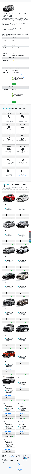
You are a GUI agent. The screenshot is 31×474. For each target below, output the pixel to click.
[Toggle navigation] (28, 1)
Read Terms (23, 77)
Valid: (23, 132)
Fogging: (9, 164)
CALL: (23, 175)
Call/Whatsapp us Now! (21, 74)
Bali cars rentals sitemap (19, 472)
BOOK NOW (14, 101)
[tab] (4, 203)
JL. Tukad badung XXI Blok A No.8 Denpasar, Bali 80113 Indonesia (12, 467)
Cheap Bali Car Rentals (4, 457)
